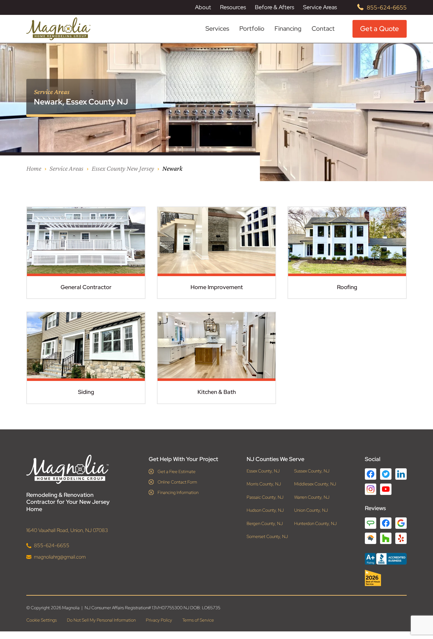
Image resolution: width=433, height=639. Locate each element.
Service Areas (320, 7)
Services (217, 29)
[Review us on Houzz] (386, 538)
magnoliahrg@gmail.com (60, 557)
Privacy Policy (159, 620)
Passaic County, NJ (265, 497)
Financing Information (178, 492)
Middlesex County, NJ (315, 484)
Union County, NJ (311, 510)
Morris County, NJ (264, 484)
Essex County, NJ (263, 471)
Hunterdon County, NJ (315, 523)
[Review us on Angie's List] (370, 523)
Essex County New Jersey (123, 168)
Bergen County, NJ (265, 523)
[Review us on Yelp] (401, 538)
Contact (323, 28)
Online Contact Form (177, 482)
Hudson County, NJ (265, 510)
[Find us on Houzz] (386, 578)
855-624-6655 (387, 7)
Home (33, 168)
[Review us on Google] (401, 523)
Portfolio (251, 29)
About (203, 7)
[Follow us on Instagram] (370, 489)
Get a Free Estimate (177, 471)
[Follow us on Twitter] (386, 474)
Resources (233, 7)
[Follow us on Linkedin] (401, 474)
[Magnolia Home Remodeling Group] (58, 28)
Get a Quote (379, 28)
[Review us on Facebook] (386, 523)
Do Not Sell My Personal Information (101, 620)
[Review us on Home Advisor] (370, 538)
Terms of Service (198, 620)
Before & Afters (274, 7)
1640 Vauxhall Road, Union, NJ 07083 (67, 530)
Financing (288, 28)
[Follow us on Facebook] (370, 474)
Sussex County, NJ (311, 471)
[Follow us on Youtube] (386, 489)
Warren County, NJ (311, 497)
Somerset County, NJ (267, 536)
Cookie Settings (41, 620)
